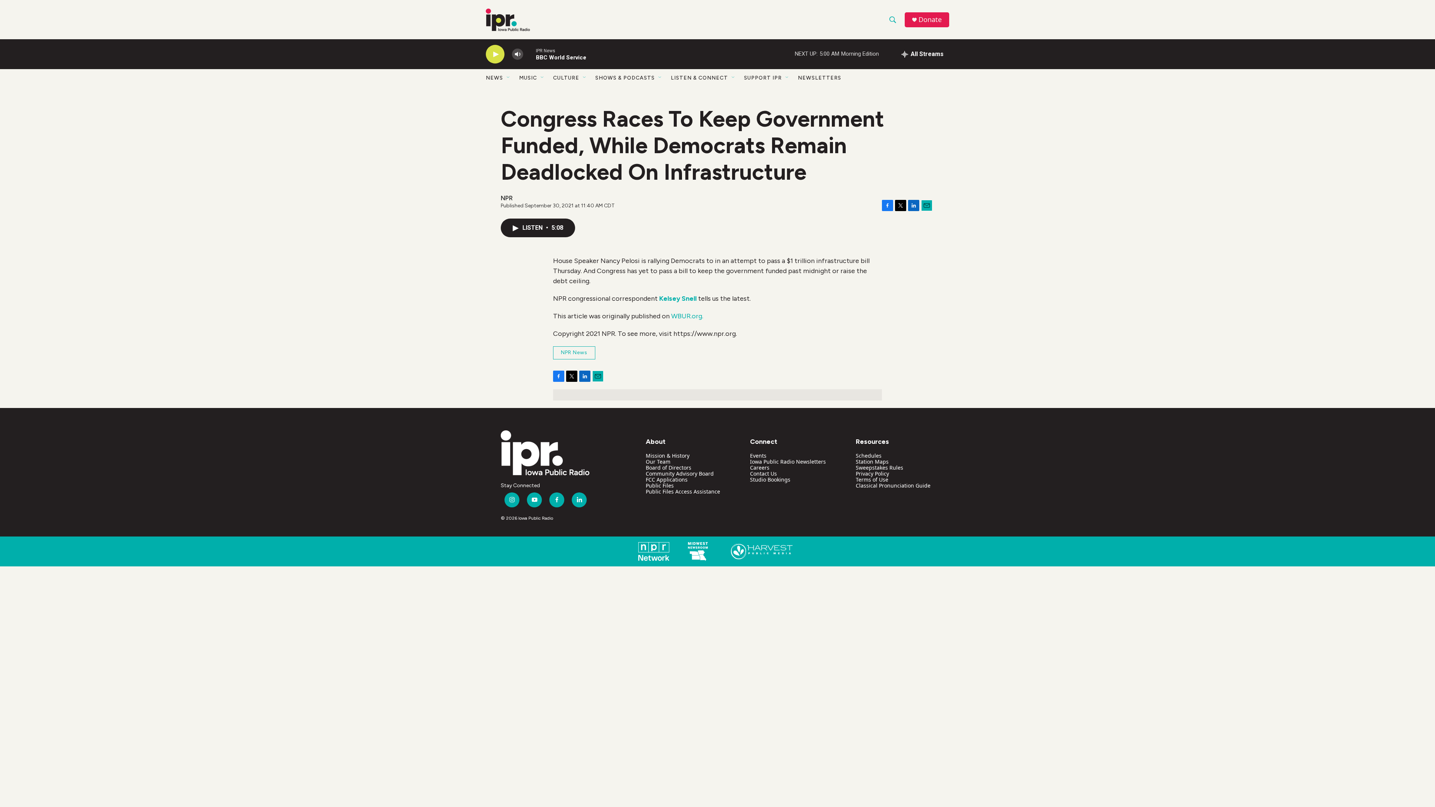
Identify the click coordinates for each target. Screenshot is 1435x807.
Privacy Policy (872, 473)
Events (758, 455)
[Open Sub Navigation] (509, 78)
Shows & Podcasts (625, 78)
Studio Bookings (770, 479)
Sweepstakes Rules (879, 467)
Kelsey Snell (678, 298)
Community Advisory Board (680, 473)
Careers (759, 467)
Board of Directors (668, 467)
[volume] (517, 54)
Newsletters (819, 78)
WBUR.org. (687, 316)
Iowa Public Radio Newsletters (788, 461)
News (494, 78)
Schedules (869, 455)
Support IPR (763, 78)
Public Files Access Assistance (683, 491)
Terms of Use (872, 479)
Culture (566, 78)
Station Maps (872, 461)
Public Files (660, 485)
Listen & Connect (699, 78)
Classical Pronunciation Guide (893, 485)
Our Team (658, 461)
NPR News (574, 352)
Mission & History (667, 455)
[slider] (529, 54)
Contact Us (763, 473)
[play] (495, 54)
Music (528, 78)
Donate (930, 20)
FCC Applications (667, 479)
